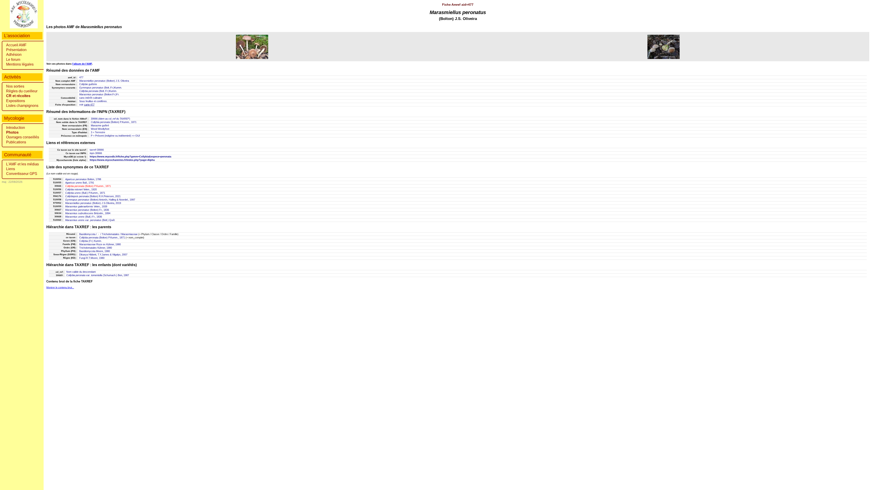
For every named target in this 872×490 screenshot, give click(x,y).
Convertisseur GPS (21, 174)
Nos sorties (15, 86)
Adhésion (14, 54)
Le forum (13, 59)
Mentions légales (20, 64)
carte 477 (89, 104)
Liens (10, 169)
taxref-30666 (97, 149)
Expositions (15, 101)
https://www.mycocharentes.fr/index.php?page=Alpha (122, 160)
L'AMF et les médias (22, 164)
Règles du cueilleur (21, 91)
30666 (94, 118)
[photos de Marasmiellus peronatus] (252, 47)
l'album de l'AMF (82, 63)
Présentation (16, 50)
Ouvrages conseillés (22, 137)
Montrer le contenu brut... (60, 287)
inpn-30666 (96, 153)
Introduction (15, 128)
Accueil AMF (16, 45)
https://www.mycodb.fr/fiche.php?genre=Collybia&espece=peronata (130, 156)
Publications (16, 142)
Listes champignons (22, 106)
